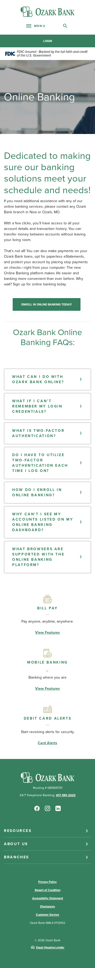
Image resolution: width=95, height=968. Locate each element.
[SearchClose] (65, 26)
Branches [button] (16, 857)
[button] (47, 379)
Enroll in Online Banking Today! (46, 304)
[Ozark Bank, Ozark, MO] (47, 12)
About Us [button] (16, 844)
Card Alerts (47, 743)
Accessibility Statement (47, 898)
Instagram (47, 808)
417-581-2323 (65, 795)
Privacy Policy (47, 882)
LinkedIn (58, 808)
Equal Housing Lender (50, 947)
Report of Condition (47, 890)
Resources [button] (18, 830)
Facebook (37, 808)
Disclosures (47, 906)
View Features (47, 632)
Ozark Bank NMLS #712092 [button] (47, 923)
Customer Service (47, 915)
